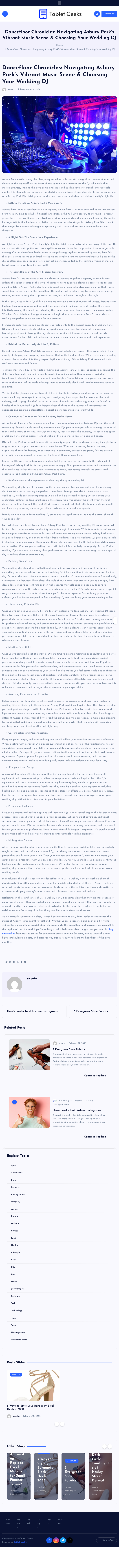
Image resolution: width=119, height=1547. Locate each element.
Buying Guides (18, 1195)
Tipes (13, 1318)
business (15, 1187)
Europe (14, 1216)
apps (13, 1165)
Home (59, 45)
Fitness (14, 1231)
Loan (13, 1260)
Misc (13, 1274)
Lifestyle (22, 89)
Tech (13, 1303)
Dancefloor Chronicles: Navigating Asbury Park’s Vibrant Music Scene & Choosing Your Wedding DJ (61, 49)
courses (14, 1209)
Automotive (16, 1173)
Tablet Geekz (20, 1542)
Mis (13, 1267)
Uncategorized (18, 1333)
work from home (19, 1340)
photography (17, 1289)
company (15, 1202)
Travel (14, 1325)
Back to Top (108, 1540)
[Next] (62, 1424)
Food (13, 1238)
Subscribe (109, 14)
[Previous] (57, 1424)
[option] (33, 1394)
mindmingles (65, 1101)
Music (14, 1282)
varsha (62, 1043)
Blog (13, 1180)
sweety (11, 89)
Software (15, 1296)
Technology (16, 1311)
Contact (8, 1522)
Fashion (15, 1224)
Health (78, 1101)
